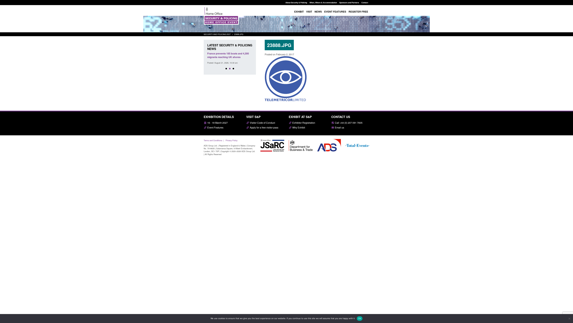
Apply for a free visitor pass (263, 127)
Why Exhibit (298, 127)
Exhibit (299, 11)
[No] (569, 318)
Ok (359, 318)
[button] (226, 68)
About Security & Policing (296, 2)
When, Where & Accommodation (323, 2)
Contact (364, 2)
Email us (339, 127)
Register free (358, 11)
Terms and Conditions (213, 140)
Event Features (215, 127)
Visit (309, 11)
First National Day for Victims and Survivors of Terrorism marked (226, 55)
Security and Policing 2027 (217, 34)
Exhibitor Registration (303, 122)
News (318, 11)
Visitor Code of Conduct (262, 122)
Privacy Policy (231, 140)
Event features (335, 11)
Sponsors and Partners (349, 2)
